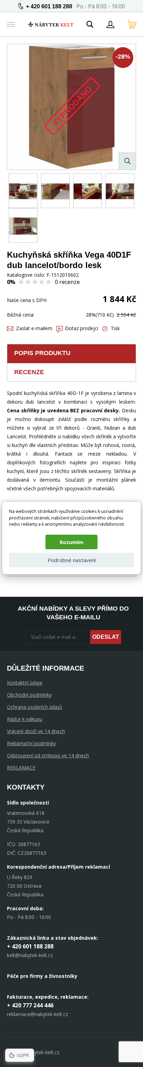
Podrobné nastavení (72, 560)
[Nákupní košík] (131, 24)
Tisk (115, 328)
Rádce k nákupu (24, 719)
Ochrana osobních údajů (34, 707)
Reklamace (21, 767)
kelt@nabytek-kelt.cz (30, 955)
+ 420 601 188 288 (49, 6)
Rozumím (71, 542)
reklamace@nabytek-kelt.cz (37, 1014)
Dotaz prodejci (81, 328)
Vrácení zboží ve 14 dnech (36, 731)
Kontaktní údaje (24, 682)
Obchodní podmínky (29, 694)
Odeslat (105, 637)
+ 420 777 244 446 (30, 1005)
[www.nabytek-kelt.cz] (51, 24)
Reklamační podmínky (31, 743)
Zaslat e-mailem (34, 328)
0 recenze (67, 282)
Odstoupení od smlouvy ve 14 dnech (48, 755)
